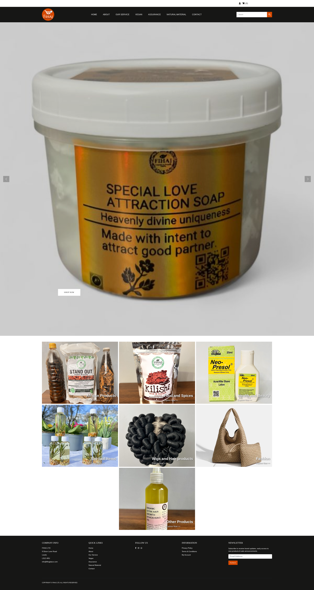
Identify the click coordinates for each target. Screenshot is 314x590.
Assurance (154, 14)
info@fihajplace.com (50, 562)
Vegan (138, 14)
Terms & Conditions (189, 551)
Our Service (122, 14)
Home (94, 14)
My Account (186, 555)
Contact (197, 14)
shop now (69, 292)
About (106, 14)
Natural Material (176, 14)
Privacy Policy (187, 548)
